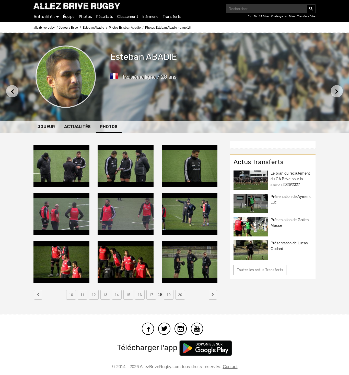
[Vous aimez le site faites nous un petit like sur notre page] (148, 328)
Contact (230, 366)
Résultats (104, 16)
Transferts (171, 16)
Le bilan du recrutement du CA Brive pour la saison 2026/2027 (290, 179)
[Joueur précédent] (12, 91)
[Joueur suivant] (337, 91)
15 (128, 295)
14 (117, 295)
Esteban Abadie (93, 27)
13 (105, 295)
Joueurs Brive (68, 27)
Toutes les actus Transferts (260, 270)
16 (140, 295)
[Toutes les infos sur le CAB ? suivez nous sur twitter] (164, 328)
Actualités (44, 16)
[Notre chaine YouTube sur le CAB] (197, 328)
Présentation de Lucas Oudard (289, 246)
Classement (127, 16)
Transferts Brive (306, 16)
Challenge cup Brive (283, 16)
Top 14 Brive (262, 16)
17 (151, 295)
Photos (85, 16)
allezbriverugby (44, 27)
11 (82, 295)
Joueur (46, 126)
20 (180, 295)
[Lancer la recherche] (311, 9)
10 (71, 295)
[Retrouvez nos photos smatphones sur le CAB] (181, 328)
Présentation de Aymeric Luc (291, 199)
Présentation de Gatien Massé (290, 223)
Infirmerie (150, 16)
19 (169, 295)
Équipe (69, 16)
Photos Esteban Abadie (125, 27)
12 (94, 295)
